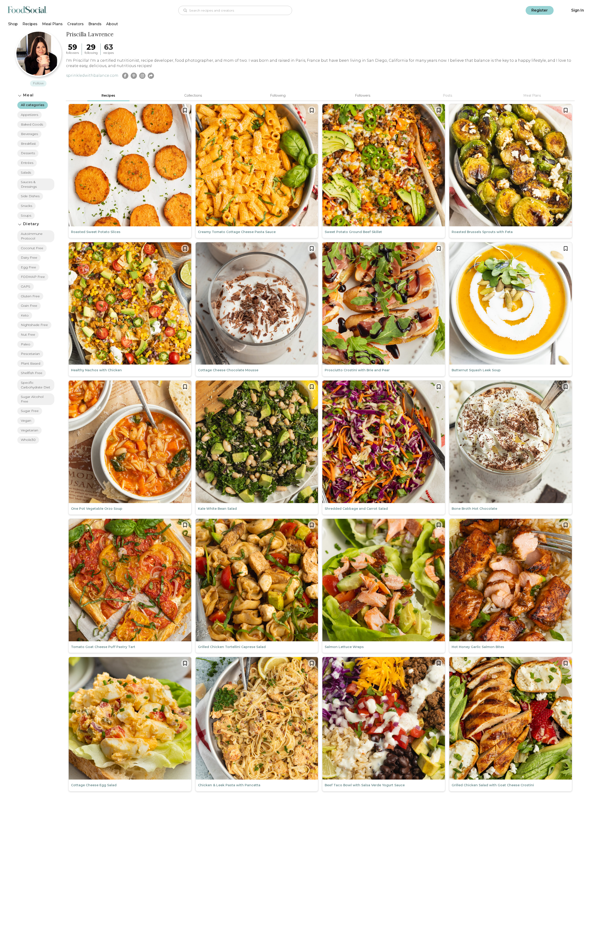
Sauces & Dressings (29, 184)
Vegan (26, 420)
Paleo (25, 344)
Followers (362, 95)
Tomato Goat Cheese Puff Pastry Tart (103, 647)
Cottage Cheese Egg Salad (94, 785)
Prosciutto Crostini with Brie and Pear (357, 370)
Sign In (577, 10)
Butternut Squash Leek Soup (476, 370)
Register (539, 10)
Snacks (26, 206)
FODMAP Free (33, 277)
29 (91, 47)
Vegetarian (29, 430)
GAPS (25, 286)
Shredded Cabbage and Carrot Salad (356, 509)
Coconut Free (32, 248)
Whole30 (28, 440)
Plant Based (30, 363)
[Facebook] (125, 76)
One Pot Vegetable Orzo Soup (96, 509)
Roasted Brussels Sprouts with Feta (482, 232)
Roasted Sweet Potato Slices (95, 232)
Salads (26, 172)
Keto (25, 315)
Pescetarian (30, 354)
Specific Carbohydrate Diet (35, 385)
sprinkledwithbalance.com (92, 75)
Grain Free (29, 306)
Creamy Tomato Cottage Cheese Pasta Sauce (237, 232)
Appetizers (29, 115)
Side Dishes (30, 196)
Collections (193, 95)
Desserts (28, 153)
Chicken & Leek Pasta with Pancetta (229, 785)
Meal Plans (52, 24)
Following (278, 95)
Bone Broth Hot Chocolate (474, 509)
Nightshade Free (34, 325)
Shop (13, 24)
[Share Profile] (151, 76)
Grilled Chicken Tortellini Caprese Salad (232, 647)
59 (72, 47)
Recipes (29, 24)
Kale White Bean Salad (217, 509)
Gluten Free (30, 296)
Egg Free (28, 267)
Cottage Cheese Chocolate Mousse (228, 370)
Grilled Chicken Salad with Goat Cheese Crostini (493, 785)
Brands (95, 24)
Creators (75, 24)
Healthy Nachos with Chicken (96, 370)
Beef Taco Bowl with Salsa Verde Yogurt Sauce (365, 785)
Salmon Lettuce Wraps (344, 647)
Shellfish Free (31, 373)
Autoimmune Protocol (32, 236)
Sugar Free (30, 411)
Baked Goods (32, 124)
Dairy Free (29, 257)
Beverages (29, 134)
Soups (26, 215)
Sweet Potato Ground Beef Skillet (353, 232)
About (112, 24)
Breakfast (28, 143)
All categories (32, 105)
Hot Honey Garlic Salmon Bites (478, 647)
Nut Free (28, 334)
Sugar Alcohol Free (32, 399)
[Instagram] (142, 76)
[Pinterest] (134, 76)
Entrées (27, 163)
